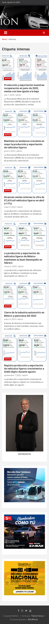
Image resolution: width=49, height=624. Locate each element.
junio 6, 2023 (9, 151)
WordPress (33, 619)
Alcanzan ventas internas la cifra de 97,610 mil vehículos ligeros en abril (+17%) (24, 200)
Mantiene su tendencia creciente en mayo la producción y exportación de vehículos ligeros (24, 144)
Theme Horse (37, 616)
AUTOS (8, 79)
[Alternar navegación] (5, 33)
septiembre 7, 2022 (12, 375)
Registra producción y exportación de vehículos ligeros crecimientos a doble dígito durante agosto (24, 368)
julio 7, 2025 (9, 95)
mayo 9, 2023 (10, 207)
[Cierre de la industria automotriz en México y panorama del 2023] (24, 295)
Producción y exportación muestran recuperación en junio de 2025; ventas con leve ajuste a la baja (24, 88)
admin (18, 95)
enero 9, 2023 (10, 319)
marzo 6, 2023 (10, 266)
